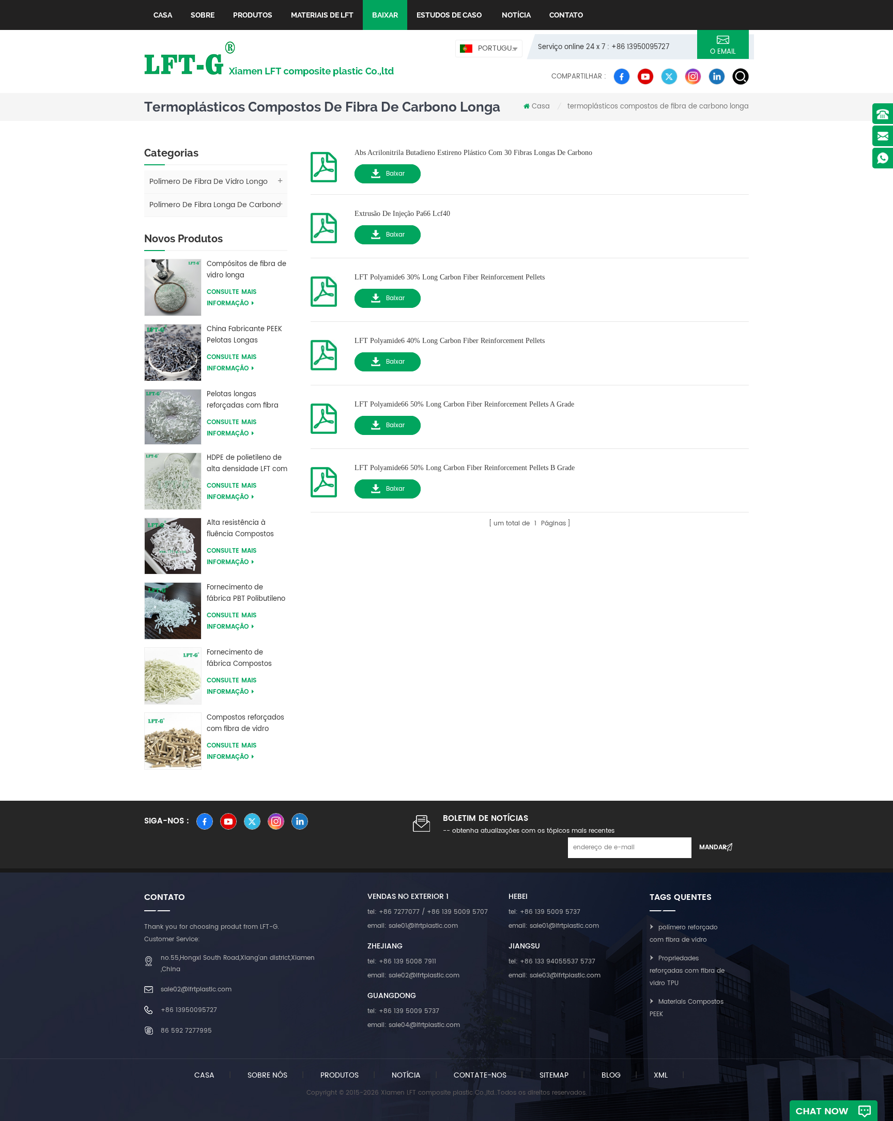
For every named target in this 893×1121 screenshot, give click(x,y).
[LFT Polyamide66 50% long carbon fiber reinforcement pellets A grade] (324, 416)
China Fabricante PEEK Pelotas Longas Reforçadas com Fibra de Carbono (244, 335)
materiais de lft (322, 15)
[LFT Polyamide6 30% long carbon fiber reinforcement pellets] (324, 288)
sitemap (554, 1075)
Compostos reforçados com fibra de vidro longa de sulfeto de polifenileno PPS (245, 723)
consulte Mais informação (231, 297)
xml (661, 1075)
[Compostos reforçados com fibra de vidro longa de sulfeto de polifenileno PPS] (173, 740)
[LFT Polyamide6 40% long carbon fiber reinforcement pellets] (324, 352)
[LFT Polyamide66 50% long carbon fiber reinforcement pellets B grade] (324, 479)
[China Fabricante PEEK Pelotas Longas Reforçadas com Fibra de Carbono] (173, 352)
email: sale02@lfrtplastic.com (413, 975)
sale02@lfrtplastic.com (196, 989)
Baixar (395, 174)
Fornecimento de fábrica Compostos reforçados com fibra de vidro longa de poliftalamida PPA (242, 658)
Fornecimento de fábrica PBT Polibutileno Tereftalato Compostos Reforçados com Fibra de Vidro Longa (246, 593)
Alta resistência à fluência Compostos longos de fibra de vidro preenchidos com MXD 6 (247, 529)
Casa (162, 15)
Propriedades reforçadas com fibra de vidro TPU (687, 971)
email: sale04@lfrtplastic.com (413, 1025)
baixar (385, 15)
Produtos (252, 15)
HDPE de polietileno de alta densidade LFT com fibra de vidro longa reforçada (247, 464)
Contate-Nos (480, 1075)
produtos (339, 1075)
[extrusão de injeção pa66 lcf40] (324, 225)
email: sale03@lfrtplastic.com (555, 975)
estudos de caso (449, 15)
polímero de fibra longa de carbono (215, 205)
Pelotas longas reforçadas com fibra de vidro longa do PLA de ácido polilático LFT (244, 400)
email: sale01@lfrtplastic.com (412, 926)
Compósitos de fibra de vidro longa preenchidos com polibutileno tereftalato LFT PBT (246, 270)
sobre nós (267, 1075)
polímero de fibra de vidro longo (208, 182)
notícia (515, 15)
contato (566, 15)
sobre (202, 15)
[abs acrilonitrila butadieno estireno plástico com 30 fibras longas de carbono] (324, 164)
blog (611, 1075)
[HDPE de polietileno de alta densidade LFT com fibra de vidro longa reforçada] (173, 481)
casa (204, 1075)
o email (723, 51)
